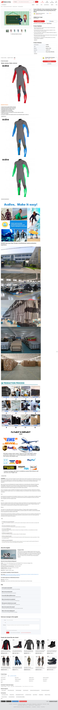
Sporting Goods (15, 6)
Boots (2, 680)
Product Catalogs (13, 675)
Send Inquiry (39, 21)
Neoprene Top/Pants (31, 574)
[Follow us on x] (51, 701)
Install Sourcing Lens (23, 701)
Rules (56, 4)
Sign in (56, 2)
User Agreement (34, 706)
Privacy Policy (43, 706)
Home (2, 6)
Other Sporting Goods (11, 690)
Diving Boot (14, 574)
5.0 (46, 58)
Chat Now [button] (52, 21)
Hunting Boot (18, 574)
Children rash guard (17, 679)
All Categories (4, 4)
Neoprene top (31, 680)
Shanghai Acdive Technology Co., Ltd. (41, 13)
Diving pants (45, 680)
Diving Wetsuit (41, 694)
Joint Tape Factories (28, 694)
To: (5, 622)
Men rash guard (3, 679)
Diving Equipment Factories (19, 694)
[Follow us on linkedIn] (56, 701)
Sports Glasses (4, 690)
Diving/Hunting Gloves (24, 574)
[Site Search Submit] (36, 2)
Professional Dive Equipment (45, 690)
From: (5, 620)
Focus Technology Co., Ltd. (22, 706)
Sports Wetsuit (35, 694)
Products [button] (15, 1)
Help (41, 4)
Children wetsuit (31, 677)
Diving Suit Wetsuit (4, 696)
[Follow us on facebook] (50, 701)
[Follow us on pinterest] (55, 701)
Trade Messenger (15, 701)
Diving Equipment (20, 6)
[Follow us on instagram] (52, 701)
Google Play (9, 701)
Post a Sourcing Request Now (26, 632)
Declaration (38, 706)
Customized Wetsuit (11, 696)
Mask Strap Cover (17, 575)
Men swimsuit (45, 679)
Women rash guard (45, 677)
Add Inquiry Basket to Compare (17, 33)
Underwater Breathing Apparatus (34, 690)
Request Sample (49, 23)
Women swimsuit (31, 679)
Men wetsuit (16, 677)
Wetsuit (7, 574)
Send (7, 632)
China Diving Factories (5, 694)
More (1, 698)
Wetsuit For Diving (47, 694)
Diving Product (12, 694)
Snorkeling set (17, 680)
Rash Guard (10, 574)
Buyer (37, 4)
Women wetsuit (3, 677)
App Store (3, 701)
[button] (47, 2)
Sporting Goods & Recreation (8, 6)
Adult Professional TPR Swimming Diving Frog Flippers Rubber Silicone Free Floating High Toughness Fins (17, 668)
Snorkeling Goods (6, 575)
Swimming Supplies (18, 690)
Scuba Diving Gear (25, 690)
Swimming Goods (11, 575)
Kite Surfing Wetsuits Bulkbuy (20, 696)
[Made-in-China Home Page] (6, 2)
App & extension (46, 4)
